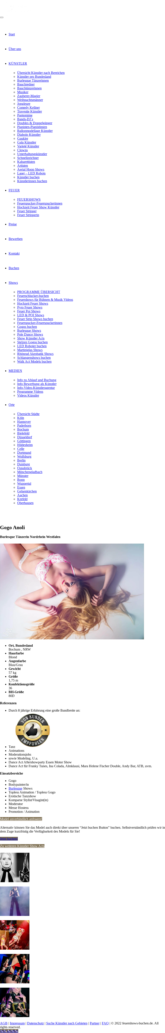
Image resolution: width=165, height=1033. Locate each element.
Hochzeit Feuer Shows (32, 303)
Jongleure (23, 103)
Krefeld (22, 499)
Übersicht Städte (28, 414)
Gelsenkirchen (27, 491)
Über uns (15, 49)
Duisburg (23, 464)
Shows (13, 282)
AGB (4, 1023)
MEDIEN (15, 371)
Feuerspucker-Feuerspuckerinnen (39, 203)
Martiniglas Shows (30, 350)
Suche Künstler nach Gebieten (66, 1023)
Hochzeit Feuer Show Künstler (38, 207)
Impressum (17, 1023)
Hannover (24, 421)
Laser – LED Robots (31, 173)
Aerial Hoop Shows (30, 169)
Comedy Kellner (28, 107)
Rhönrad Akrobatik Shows (35, 354)
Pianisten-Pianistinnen (32, 127)
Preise (13, 224)
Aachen (22, 495)
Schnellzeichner (28, 158)
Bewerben (16, 239)
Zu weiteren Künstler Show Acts (22, 846)
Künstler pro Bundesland (34, 76)
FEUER (14, 190)
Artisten (22, 165)
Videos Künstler (28, 395)
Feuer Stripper (27, 211)
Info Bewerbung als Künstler (37, 384)
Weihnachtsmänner (30, 100)
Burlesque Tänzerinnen (33, 80)
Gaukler (22, 138)
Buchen (14, 268)
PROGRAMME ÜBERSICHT (38, 292)
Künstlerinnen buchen (32, 181)
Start (12, 34)
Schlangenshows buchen (34, 357)
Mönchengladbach (29, 472)
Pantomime (24, 115)
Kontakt (14, 253)
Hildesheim (25, 445)
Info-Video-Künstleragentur (36, 388)
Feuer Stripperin (28, 215)
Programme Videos (30, 391)
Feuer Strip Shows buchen (35, 319)
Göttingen (24, 441)
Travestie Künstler (29, 111)
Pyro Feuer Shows (29, 307)
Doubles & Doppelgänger (34, 123)
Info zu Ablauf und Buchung (36, 380)
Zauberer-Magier (28, 96)
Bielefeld (23, 433)
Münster (22, 476)
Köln (20, 418)
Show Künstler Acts (30, 338)
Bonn (21, 479)
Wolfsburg (24, 456)
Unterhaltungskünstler (32, 154)
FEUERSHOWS (29, 199)
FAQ (105, 1023)
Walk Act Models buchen (34, 361)
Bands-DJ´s (25, 119)
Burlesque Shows (29, 330)
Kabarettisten (26, 162)
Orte (12, 404)
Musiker (22, 92)
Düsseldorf (24, 437)
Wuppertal (24, 483)
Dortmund (24, 452)
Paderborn (24, 425)
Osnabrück (24, 468)
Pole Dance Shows (30, 334)
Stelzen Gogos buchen (32, 342)
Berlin (21, 460)
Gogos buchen (27, 327)
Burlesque (15, 788)
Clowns (22, 150)
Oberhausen (25, 503)
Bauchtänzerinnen (29, 88)
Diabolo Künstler (29, 134)
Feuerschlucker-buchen (33, 296)
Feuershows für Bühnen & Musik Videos (45, 299)
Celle (20, 449)
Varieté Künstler (28, 146)
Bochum (23, 429)
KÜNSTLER (18, 63)
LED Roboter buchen (32, 346)
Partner (94, 1023)
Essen (21, 487)
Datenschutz (35, 1023)
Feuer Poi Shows (28, 311)
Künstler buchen (28, 177)
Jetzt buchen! (9, 838)
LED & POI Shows (30, 315)
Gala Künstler (26, 142)
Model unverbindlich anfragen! (21, 819)
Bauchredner (26, 84)
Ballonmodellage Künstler (35, 131)
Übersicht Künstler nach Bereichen (41, 73)
